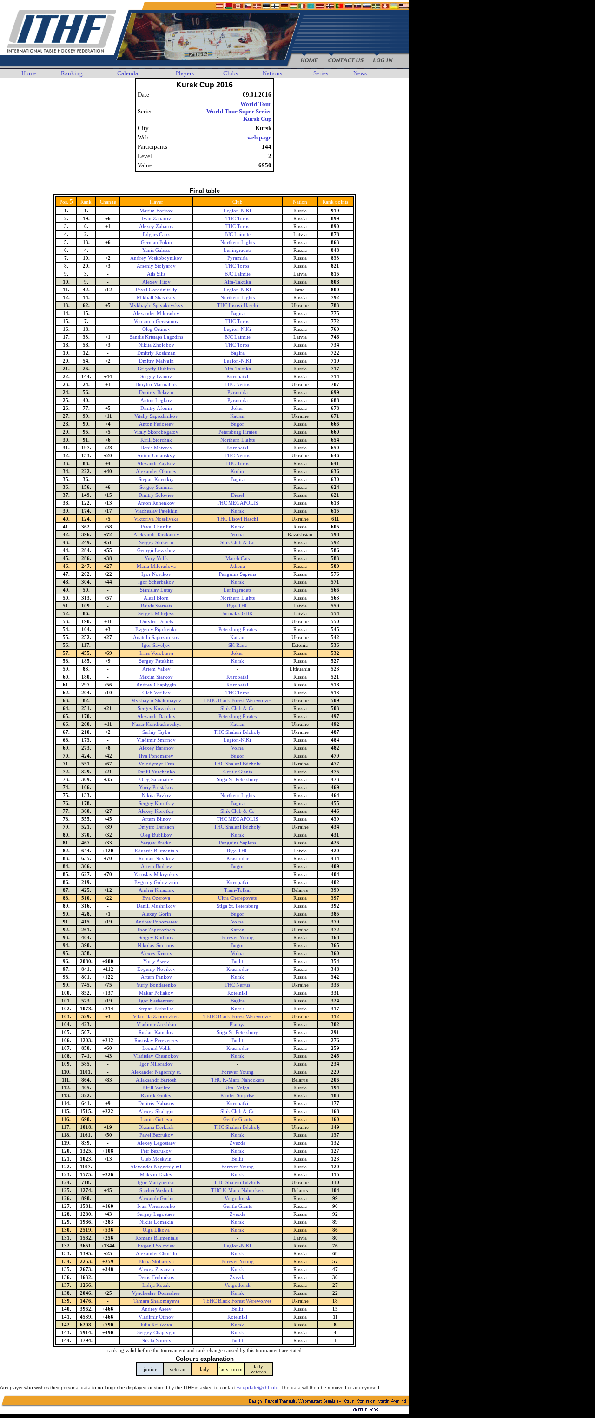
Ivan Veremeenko (156, 1206)
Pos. (64, 201)
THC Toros (237, 218)
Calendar (128, 73)
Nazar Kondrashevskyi (156, 724)
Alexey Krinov (156, 953)
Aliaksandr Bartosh (156, 1079)
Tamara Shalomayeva (156, 1301)
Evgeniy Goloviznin (156, 882)
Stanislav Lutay (156, 590)
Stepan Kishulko (156, 1008)
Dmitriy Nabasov (156, 1103)
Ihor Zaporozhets (156, 929)
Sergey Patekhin (156, 661)
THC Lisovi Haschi (237, 305)
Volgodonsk (238, 1198)
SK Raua (237, 645)
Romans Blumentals (156, 1237)
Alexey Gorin (156, 914)
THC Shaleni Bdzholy (237, 732)
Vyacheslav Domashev (156, 1293)
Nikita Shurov (156, 1340)
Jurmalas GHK (237, 613)
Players (185, 73)
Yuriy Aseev (156, 961)
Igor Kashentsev (156, 1000)
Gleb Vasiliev (156, 692)
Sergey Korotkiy (156, 803)
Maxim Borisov (156, 210)
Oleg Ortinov (156, 329)
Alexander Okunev (156, 471)
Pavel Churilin (156, 526)
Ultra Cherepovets (237, 898)
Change (108, 201)
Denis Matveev (156, 447)
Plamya (237, 1024)
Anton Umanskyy (156, 455)
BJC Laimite (238, 234)
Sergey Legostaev (156, 1214)
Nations (272, 73)
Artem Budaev (156, 866)
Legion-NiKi (237, 210)
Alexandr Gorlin (156, 1198)
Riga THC (237, 605)
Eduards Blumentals (156, 850)
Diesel (237, 495)
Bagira (238, 313)
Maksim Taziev (156, 1174)
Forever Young (237, 937)
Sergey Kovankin (156, 708)
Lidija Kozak (156, 1285)
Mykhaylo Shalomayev (156, 700)
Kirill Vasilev (156, 1087)
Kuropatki (237, 376)
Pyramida (237, 258)
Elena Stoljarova (156, 1261)
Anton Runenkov (156, 503)
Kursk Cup (257, 118)
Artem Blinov (156, 819)
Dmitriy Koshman (156, 353)
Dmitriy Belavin (156, 392)
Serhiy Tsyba (156, 732)
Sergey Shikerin (156, 542)
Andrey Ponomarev (156, 921)
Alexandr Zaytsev (156, 463)
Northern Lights (237, 242)
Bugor (237, 424)
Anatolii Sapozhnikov (156, 637)
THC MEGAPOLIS (237, 503)
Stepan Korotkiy (156, 479)
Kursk (237, 511)
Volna (237, 534)
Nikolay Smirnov (156, 945)
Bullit (237, 961)
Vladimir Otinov (156, 1316)
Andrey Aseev (156, 1309)
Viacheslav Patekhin (156, 511)
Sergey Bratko (156, 842)
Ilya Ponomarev (156, 755)
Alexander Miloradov (156, 313)
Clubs (230, 73)
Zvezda (237, 1143)
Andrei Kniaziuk (156, 890)
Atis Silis (156, 274)
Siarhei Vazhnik (156, 1190)
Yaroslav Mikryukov (156, 874)
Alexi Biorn (156, 597)
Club (237, 201)
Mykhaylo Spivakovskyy (156, 305)
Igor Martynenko (156, 1182)
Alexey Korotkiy (156, 811)
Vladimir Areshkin (156, 1024)
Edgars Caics (156, 234)
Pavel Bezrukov (156, 1135)
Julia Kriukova (156, 1324)
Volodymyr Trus (156, 763)
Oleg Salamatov (156, 779)
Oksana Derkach (156, 1127)
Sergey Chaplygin (156, 1332)
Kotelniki (237, 993)
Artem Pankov (156, 977)
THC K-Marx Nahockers (237, 1079)
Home (28, 73)
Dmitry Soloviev (156, 495)
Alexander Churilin (156, 1253)
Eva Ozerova (156, 898)
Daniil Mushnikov (156, 906)
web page (259, 137)
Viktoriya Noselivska (156, 518)
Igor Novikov (156, 574)
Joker (237, 408)
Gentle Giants (237, 771)
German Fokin (156, 242)
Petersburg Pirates (237, 432)
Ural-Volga (237, 1087)
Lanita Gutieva (156, 1119)
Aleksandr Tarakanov (156, 534)
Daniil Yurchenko (156, 771)
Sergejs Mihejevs (156, 613)
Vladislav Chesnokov (156, 1056)
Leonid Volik (156, 1048)
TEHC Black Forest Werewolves (237, 700)
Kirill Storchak (156, 439)
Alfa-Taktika (237, 281)
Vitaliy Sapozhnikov (156, 416)
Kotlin (237, 471)
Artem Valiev (156, 669)
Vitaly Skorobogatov (156, 432)
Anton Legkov (156, 400)
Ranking (72, 73)
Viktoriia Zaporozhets (156, 1016)
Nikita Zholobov (156, 345)
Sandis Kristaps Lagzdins (156, 337)
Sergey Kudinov (156, 937)
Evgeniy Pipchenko (156, 629)
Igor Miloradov (156, 1064)
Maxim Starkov (156, 676)
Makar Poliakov (156, 993)
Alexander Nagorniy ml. (156, 1166)
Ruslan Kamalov (156, 1032)
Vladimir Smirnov (156, 740)
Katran (237, 416)
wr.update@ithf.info (257, 1387)
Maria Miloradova (156, 566)
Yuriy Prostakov (156, 787)
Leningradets (237, 250)
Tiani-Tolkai (237, 890)
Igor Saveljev (156, 645)
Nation (300, 201)
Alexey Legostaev (156, 1143)
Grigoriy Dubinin (156, 368)
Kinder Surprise (237, 1095)
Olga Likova (156, 1230)
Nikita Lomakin (156, 1222)
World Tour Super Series (238, 111)
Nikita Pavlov (156, 795)
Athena (237, 566)
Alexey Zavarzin (156, 1269)
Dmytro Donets (156, 621)
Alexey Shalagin (156, 1111)
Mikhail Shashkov (156, 297)
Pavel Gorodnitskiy (156, 289)
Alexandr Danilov (156, 716)
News (360, 73)
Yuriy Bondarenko (156, 985)
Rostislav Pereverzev (156, 1040)
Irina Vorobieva (156, 653)
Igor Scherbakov (156, 582)
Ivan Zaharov (156, 218)
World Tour (255, 103)
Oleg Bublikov (156, 835)
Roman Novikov (156, 858)
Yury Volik (156, 558)
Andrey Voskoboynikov (156, 258)
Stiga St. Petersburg (237, 779)
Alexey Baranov (156, 748)
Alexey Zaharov (156, 226)
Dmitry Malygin (156, 360)
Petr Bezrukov (156, 1151)
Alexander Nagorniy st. (156, 1072)
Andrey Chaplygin (156, 684)
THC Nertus (237, 384)
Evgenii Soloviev (156, 1245)
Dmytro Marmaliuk (156, 384)
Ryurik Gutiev (156, 1095)
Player (156, 201)
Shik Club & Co (237, 542)
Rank (86, 201)
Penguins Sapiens (237, 574)
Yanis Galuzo (156, 250)
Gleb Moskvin (156, 1158)
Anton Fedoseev (156, 424)
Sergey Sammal (156, 487)
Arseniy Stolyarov (156, 266)
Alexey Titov (156, 281)
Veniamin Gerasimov (156, 321)
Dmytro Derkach (156, 827)
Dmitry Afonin (156, 408)
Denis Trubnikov (156, 1277)
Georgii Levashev (156, 550)
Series (320, 73)
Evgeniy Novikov (156, 969)
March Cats (237, 558)
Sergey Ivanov (156, 376)
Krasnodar (237, 858)
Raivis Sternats (156, 605)
